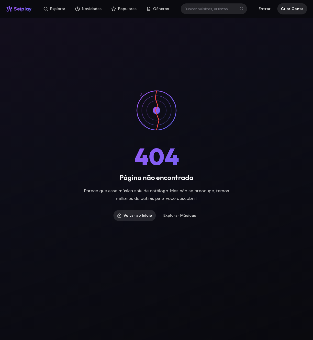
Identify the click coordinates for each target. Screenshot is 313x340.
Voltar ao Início (137, 215)
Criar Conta (292, 8)
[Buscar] (241, 8)
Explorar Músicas (179, 215)
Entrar (264, 8)
